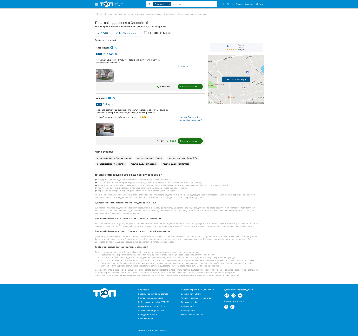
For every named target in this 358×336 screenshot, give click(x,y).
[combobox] (127, 33)
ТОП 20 (98, 14)
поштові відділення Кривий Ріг (183, 158)
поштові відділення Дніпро (149, 158)
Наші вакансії (187, 306)
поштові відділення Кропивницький (114, 158)
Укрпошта (101, 98)
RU (228, 4)
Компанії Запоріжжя (115, 14)
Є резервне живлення (159, 32)
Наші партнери (188, 310)
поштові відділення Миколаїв (111, 164)
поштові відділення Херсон (143, 164)
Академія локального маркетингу (197, 298)
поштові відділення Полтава (176, 164)
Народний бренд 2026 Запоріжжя (197, 289)
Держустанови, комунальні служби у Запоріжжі (151, 14)
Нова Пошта (102, 47)
